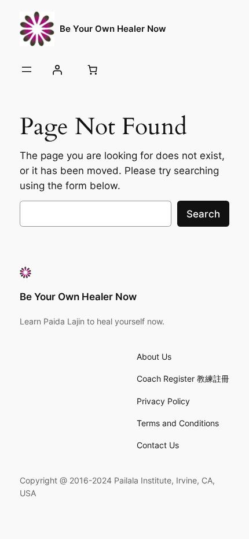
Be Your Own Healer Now (113, 29)
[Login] (57, 69)
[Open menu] (27, 69)
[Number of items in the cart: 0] (92, 69)
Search (203, 214)
